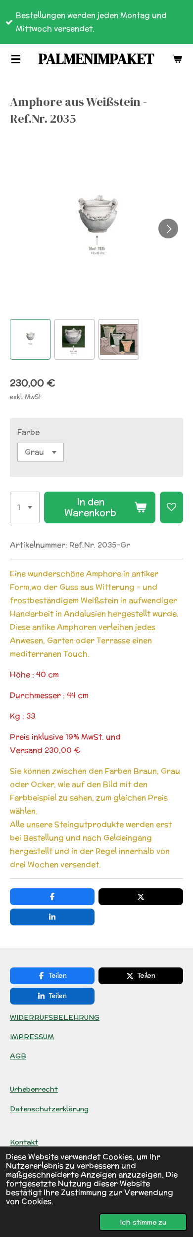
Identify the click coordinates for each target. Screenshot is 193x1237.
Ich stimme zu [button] (143, 1222)
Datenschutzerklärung (49, 1109)
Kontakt (24, 1142)
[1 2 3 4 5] (25, 507)
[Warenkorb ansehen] (177, 59)
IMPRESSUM (32, 1037)
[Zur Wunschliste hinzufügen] (171, 507)
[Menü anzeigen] (16, 59)
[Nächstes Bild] (168, 228)
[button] (30, 339)
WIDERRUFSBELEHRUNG (54, 1017)
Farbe (28, 432)
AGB (18, 1056)
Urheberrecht (34, 1089)
